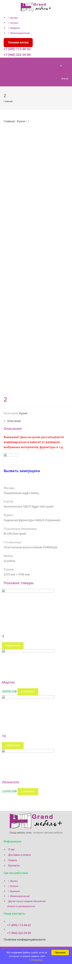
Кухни (21, 121)
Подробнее (12, 645)
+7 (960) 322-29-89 (17, 55)
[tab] (38, 421)
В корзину (28, 691)
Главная (9, 121)
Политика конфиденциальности (24, 939)
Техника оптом (18, 42)
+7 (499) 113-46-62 (17, 49)
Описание (14, 421)
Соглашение (36, 960)
